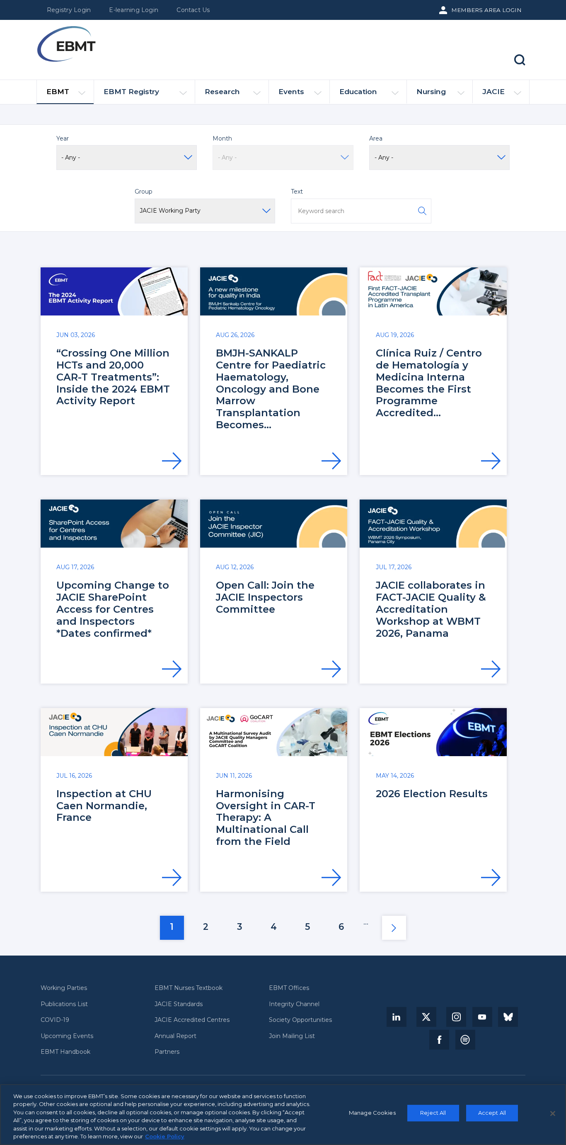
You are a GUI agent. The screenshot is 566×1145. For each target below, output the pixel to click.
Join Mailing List (292, 1036)
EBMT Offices (289, 988)
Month (222, 138)
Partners (167, 1051)
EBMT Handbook (65, 1051)
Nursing (431, 91)
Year (62, 138)
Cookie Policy (164, 1136)
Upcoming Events (67, 1036)
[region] (283, 1114)
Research (222, 91)
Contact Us (193, 10)
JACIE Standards (179, 1004)
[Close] (553, 1113)
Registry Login (69, 10)
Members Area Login (486, 10)
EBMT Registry (131, 91)
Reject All (433, 1113)
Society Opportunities (300, 1020)
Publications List (64, 1004)
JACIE (493, 91)
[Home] (66, 44)
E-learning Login (133, 10)
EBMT (57, 91)
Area (375, 138)
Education (358, 91)
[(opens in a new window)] (396, 1017)
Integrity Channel (294, 1004)
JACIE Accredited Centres (192, 1020)
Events (291, 91)
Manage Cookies (372, 1113)
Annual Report (175, 1036)
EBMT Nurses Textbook (189, 988)
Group (143, 191)
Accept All (492, 1113)
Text (297, 191)
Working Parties (64, 988)
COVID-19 (55, 1020)
